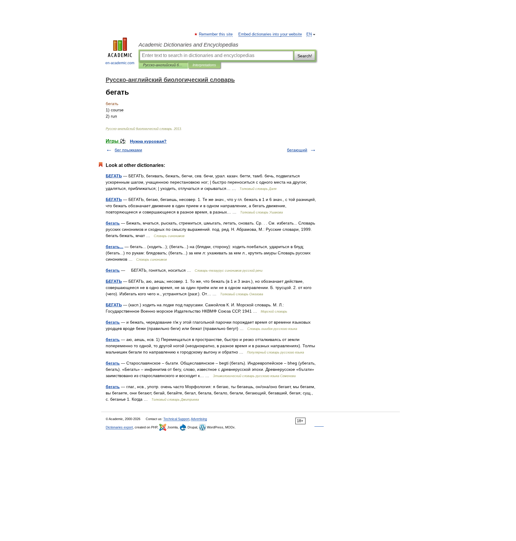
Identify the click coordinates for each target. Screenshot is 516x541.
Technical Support (176, 419)
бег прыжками (128, 149)
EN (309, 34)
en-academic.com (119, 63)
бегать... (114, 246)
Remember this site (216, 34)
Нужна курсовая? (148, 141)
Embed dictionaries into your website (270, 34)
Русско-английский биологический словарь (163, 65)
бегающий (297, 149)
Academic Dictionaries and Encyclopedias (188, 45)
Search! (304, 55)
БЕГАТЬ (114, 175)
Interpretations (204, 65)
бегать (113, 223)
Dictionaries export (119, 427)
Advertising (199, 419)
